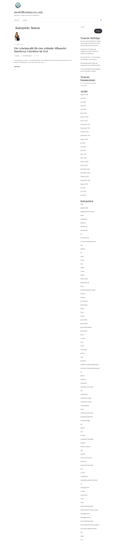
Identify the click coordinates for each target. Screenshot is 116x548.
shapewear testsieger (86, 439)
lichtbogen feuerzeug (86, 387)
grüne (82, 335)
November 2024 (85, 173)
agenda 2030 (84, 208)
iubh (81, 357)
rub (81, 431)
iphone (82, 353)
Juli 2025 (82, 143)
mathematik (84, 394)
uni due (82, 491)
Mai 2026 (83, 106)
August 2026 (84, 94)
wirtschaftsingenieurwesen (88, 528)
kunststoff (83, 383)
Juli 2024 (82, 188)
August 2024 (84, 184)
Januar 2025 (84, 165)
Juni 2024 (83, 191)
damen (17, 55)
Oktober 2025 (84, 132)
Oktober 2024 (84, 176)
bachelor (83, 223)
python (82, 428)
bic (81, 234)
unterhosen (84, 495)
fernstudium (84, 301)
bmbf (82, 256)
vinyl (81, 499)
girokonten (83, 331)
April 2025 (83, 154)
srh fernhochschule (86, 458)
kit (81, 372)
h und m (82, 338)
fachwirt (82, 297)
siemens (82, 443)
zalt (81, 532)
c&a (81, 264)
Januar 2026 (84, 121)
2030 (81, 204)
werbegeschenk (85, 513)
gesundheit (83, 320)
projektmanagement (86, 417)
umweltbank (84, 476)
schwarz (82, 435)
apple (82, 215)
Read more (17, 66)
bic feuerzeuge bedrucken (88, 241)
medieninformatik (85, 398)
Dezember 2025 (85, 124)
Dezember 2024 (85, 169)
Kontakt (25, 20)
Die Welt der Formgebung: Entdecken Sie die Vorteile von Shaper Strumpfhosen (89, 51)
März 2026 (83, 113)
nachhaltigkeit (84, 405)
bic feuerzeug (84, 238)
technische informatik (86, 465)
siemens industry (85, 446)
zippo (82, 536)
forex (82, 312)
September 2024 (85, 180)
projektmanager (85, 420)
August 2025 (84, 139)
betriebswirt (84, 230)
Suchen (82, 27)
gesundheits (84, 323)
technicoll (83, 461)
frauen (82, 316)
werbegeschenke (85, 517)
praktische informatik (86, 413)
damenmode (84, 279)
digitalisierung (84, 282)
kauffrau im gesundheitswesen (89, 364)
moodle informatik (85, 402)
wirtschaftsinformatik (86, 521)
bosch (82, 260)
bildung (82, 249)
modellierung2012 (27, 55)
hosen (82, 346)
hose (81, 342)
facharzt (82, 294)
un (81, 484)
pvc (81, 424)
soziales (82, 454)
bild (81, 245)
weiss (82, 502)
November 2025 (85, 128)
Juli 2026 (82, 98)
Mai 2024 (83, 195)
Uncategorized (84, 487)
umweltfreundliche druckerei (88, 480)
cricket (82, 271)
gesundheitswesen (86, 327)
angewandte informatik (87, 211)
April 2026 (83, 109)
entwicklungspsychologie (87, 290)
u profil (82, 472)
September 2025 (85, 135)
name (82, 409)
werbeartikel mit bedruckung (89, 510)
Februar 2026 (84, 117)
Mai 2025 (83, 150)
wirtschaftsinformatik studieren (89, 525)
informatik (83, 349)
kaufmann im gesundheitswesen (90, 368)
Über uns (16, 20)
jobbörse (83, 361)
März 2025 (83, 158)
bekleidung (83, 226)
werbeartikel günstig (86, 506)
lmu (81, 390)
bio (81, 252)
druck (82, 286)
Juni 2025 (83, 147)
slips (81, 450)
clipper (82, 267)
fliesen (82, 308)
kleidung (83, 379)
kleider (82, 376)
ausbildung (83, 219)
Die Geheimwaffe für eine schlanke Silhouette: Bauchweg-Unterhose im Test (40, 49)
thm (81, 469)
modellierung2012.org (28, 12)
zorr (81, 540)
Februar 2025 (84, 162)
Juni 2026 (83, 102)
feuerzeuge (83, 305)
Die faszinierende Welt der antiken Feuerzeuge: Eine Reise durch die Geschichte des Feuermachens (90, 43)
